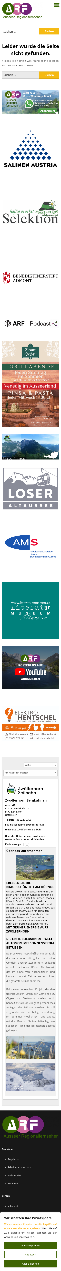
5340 (19, 811)
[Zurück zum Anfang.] (27, 844)
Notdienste (14, 1175)
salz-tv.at (13, 1206)
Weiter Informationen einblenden (24, 839)
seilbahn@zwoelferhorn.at (29, 824)
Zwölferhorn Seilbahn (29, 829)
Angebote (13, 1159)
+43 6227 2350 (23, 819)
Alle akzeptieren (30, 1245)
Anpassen (30, 1254)
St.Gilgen (10, 811)
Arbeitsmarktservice (19, 1167)
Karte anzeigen (13, 844)
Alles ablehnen (30, 1263)
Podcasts (13, 1183)
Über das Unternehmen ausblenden (25, 836)
